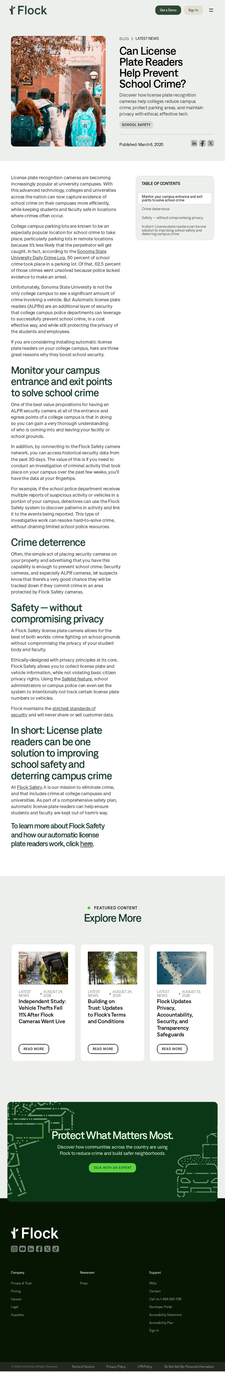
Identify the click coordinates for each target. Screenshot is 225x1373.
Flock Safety (29, 787)
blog (124, 38)
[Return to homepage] (28, 10)
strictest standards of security (53, 711)
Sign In (193, 10)
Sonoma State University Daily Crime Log (58, 254)
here (86, 843)
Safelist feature (77, 678)
